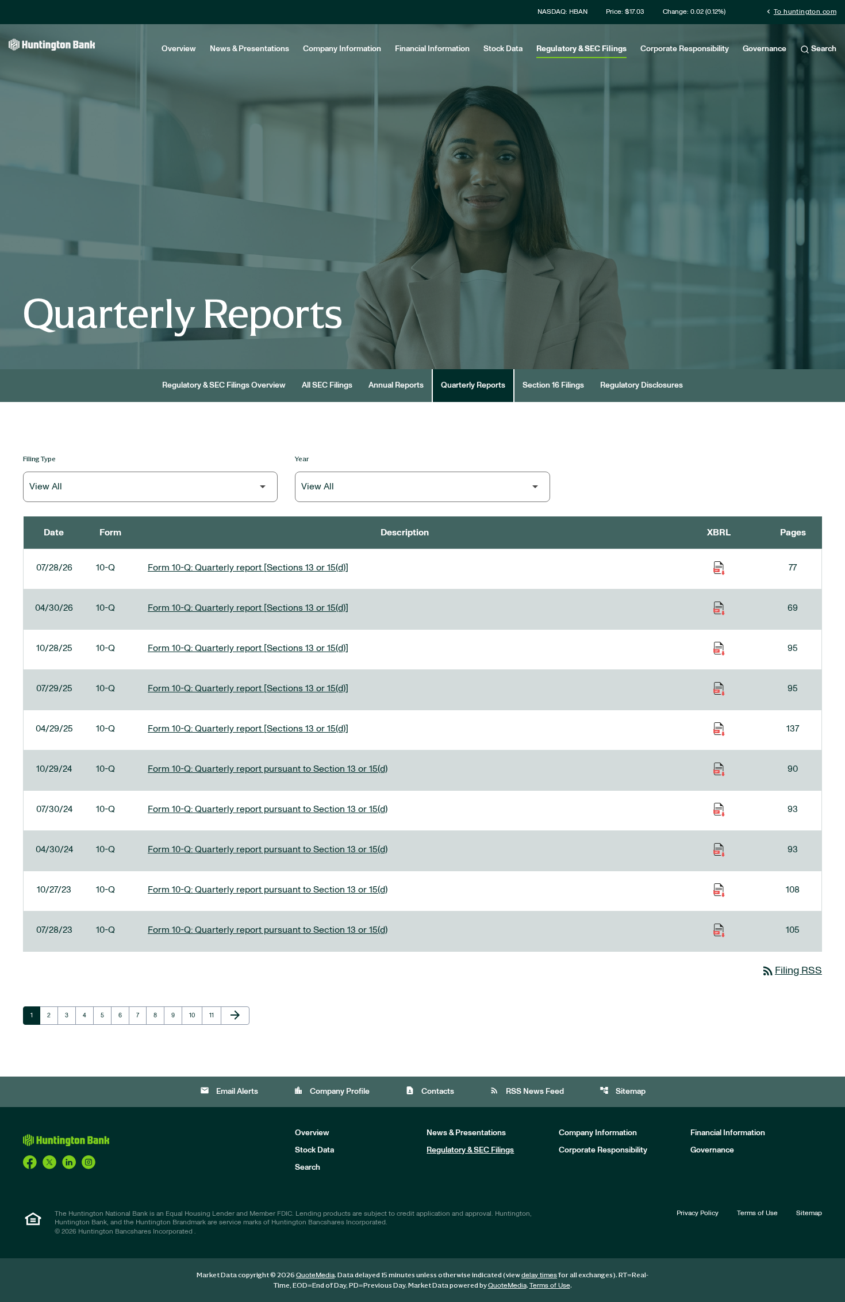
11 (215, 1015)
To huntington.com (800, 11)
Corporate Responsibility (684, 49)
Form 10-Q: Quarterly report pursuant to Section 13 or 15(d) (267, 768)
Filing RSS (791, 971)
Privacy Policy (698, 1212)
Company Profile (332, 1091)
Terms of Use (757, 1212)
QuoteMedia (315, 1275)
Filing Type (39, 458)
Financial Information (432, 49)
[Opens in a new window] (30, 1161)
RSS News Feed (527, 1091)
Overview (179, 49)
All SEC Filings (327, 385)
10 (195, 1015)
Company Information (342, 49)
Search (822, 49)
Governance (764, 49)
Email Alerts (229, 1091)
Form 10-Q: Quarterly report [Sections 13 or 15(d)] (248, 567)
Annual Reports (396, 385)
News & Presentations (249, 49)
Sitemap (623, 1091)
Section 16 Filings (553, 385)
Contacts (429, 1091)
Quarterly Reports (473, 385)
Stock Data (503, 49)
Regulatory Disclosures (641, 385)
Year (302, 458)
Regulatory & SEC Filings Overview (224, 385)
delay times (539, 1275)
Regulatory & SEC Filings (581, 49)
